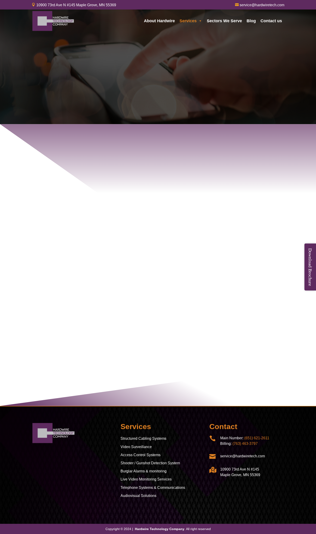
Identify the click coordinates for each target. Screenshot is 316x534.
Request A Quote (63, 96)
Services (188, 21)
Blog (251, 21)
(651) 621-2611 (256, 438)
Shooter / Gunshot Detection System (150, 463)
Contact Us (157, 382)
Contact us (271, 21)
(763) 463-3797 (245, 444)
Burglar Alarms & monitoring (144, 471)
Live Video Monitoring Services (146, 479)
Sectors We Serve (224, 21)
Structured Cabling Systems (143, 438)
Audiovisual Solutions (138, 496)
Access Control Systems (141, 455)
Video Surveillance (136, 447)
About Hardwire (159, 21)
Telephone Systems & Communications (153, 488)
